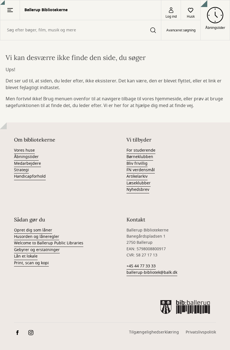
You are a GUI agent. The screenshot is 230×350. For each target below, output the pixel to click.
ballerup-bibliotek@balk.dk (152, 272)
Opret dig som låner (33, 230)
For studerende (141, 150)
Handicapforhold (30, 176)
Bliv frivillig (137, 163)
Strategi (21, 170)
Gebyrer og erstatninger (37, 250)
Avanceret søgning (181, 30)
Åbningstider (26, 157)
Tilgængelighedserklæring (154, 332)
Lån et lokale (26, 256)
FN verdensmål (141, 170)
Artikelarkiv (137, 176)
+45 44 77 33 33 (141, 266)
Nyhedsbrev (138, 190)
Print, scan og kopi (31, 263)
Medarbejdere (27, 163)
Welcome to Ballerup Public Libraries (48, 243)
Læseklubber (139, 183)
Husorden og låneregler (36, 237)
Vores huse (24, 150)
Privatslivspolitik (201, 332)
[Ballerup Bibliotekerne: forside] (185, 307)
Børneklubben (140, 157)
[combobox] (80, 30)
